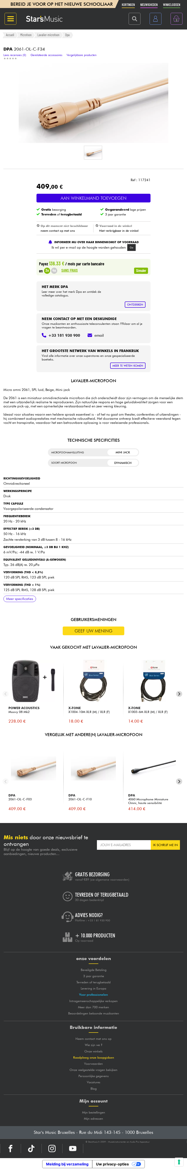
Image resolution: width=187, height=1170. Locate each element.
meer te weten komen (127, 365)
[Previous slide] (6, 694)
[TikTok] (31, 1148)
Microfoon (25, 35)
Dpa (67, 35)
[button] (93, 152)
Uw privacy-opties (112, 1164)
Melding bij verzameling (67, 1164)
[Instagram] (52, 1148)
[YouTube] (72, 1148)
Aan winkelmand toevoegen (94, 198)
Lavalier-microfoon (48, 35)
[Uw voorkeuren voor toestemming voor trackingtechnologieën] (179, 1162)
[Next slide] (179, 694)
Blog (94, 1088)
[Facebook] (10, 1148)
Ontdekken (135, 304)
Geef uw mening (93, 631)
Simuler (141, 270)
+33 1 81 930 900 (99, 920)
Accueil (10, 35)
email (99, 335)
